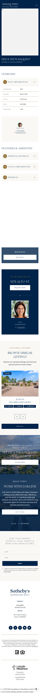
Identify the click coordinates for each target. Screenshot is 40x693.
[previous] (17, 416)
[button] (20, 512)
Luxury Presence (20, 674)
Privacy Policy (7, 571)
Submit (20, 563)
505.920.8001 (20, 130)
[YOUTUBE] (25, 628)
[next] (23, 416)
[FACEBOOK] (11, 628)
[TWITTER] (20, 628)
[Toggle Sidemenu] (36, 5)
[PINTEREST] (29, 628)
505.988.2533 (35, 646)
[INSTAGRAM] (15, 628)
